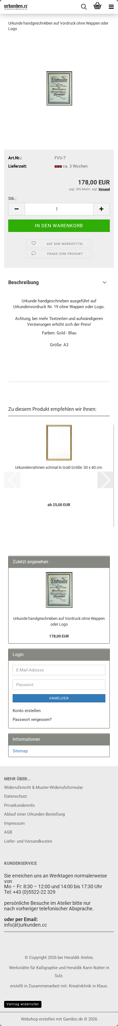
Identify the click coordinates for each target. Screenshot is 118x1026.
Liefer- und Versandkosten (28, 841)
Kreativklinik (79, 985)
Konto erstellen (27, 710)
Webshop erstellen (38, 1019)
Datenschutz (15, 796)
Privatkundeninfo (19, 805)
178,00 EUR (59, 636)
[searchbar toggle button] (84, 7)
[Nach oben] (103, 1017)
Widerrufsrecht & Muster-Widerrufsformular (43, 787)
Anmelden (59, 698)
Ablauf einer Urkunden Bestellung (34, 814)
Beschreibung (23, 282)
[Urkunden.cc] (13, 7)
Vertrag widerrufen (23, 1004)
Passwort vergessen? (32, 719)
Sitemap (20, 751)
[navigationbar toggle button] (111, 7)
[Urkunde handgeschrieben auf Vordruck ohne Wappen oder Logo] (59, 77)
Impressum (14, 823)
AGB (8, 832)
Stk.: (12, 198)
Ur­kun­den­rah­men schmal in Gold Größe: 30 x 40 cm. (59, 467)
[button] (16, 209)
